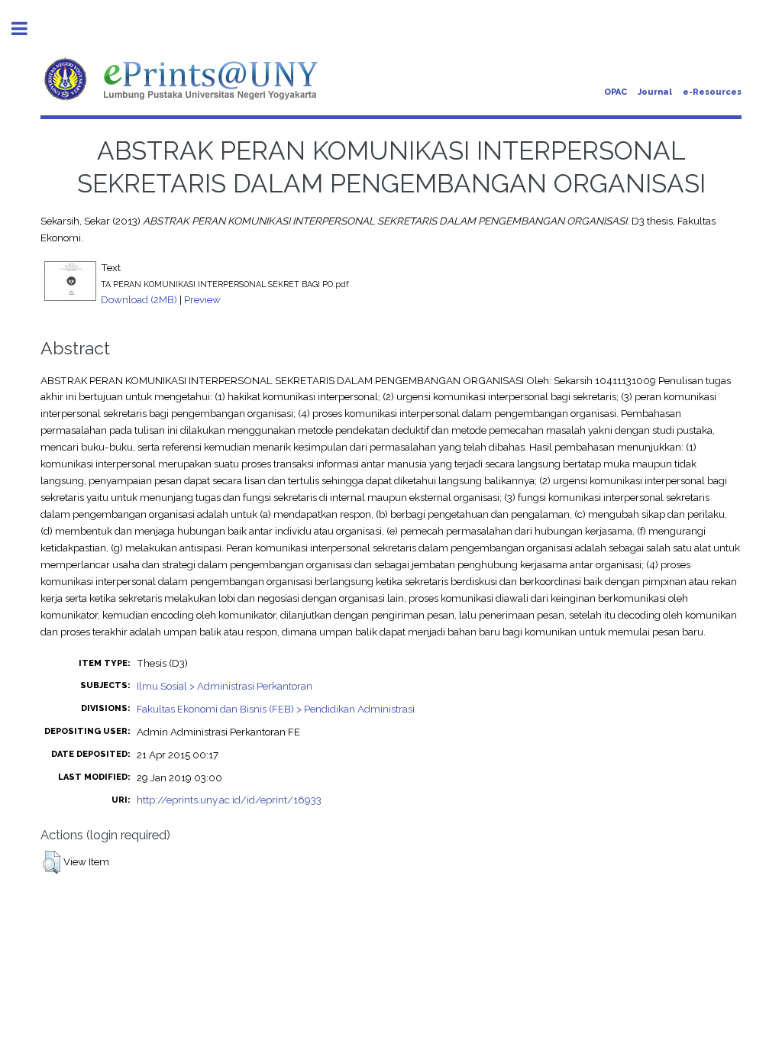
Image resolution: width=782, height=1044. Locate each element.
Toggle (27, 28)
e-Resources (712, 92)
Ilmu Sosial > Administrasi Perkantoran (224, 686)
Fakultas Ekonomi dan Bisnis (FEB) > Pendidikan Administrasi (276, 709)
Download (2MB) (139, 299)
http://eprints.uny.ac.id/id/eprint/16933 (229, 800)
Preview (202, 299)
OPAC (615, 92)
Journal (655, 92)
